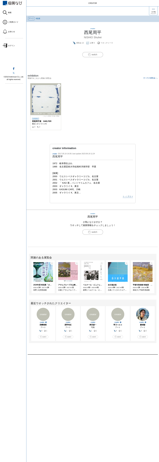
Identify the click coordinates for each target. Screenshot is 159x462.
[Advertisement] (92, 379)
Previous (29, 278)
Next (156, 278)
